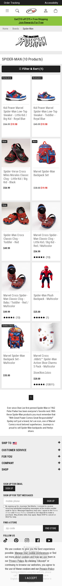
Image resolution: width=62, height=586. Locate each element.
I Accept (31, 578)
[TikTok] (7, 540)
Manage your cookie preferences (32, 553)
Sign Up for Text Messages (18, 495)
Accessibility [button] (51, 2)
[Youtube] (51, 540)
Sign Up (9, 488)
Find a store (10, 522)
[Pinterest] (18, 540)
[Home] (31, 11)
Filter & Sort (32, 68)
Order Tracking (12, 2)
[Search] (17, 10)
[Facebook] (39, 540)
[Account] (45, 11)
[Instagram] (29, 540)
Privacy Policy (20, 513)
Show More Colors (42, 372)
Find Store (50, 528)
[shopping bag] (55, 10)
